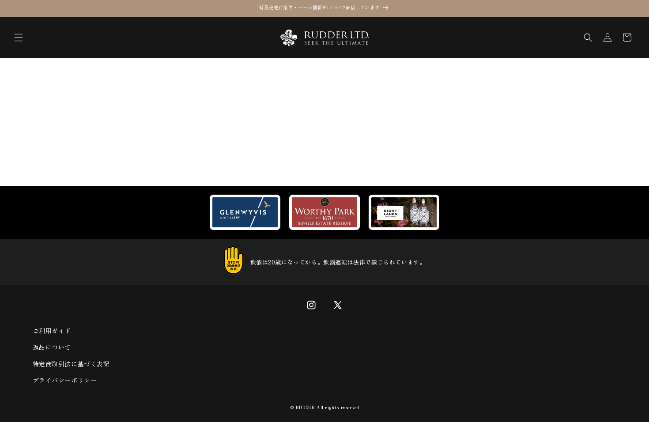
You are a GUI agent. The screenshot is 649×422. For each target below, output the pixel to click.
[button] (18, 37)
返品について (52, 347)
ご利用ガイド (52, 330)
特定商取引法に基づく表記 (71, 363)
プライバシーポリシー (65, 380)
